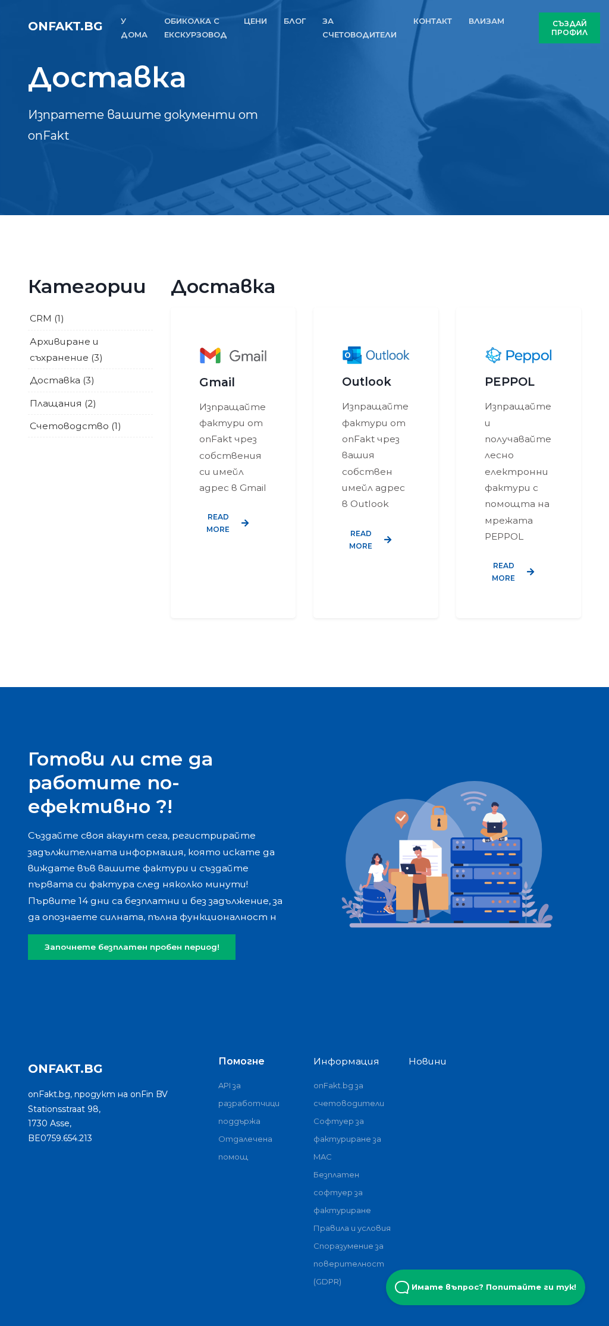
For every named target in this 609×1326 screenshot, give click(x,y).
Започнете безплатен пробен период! (132, 947)
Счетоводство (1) (75, 425)
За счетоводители (359, 27)
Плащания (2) (63, 403)
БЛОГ (295, 21)
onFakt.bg (65, 26)
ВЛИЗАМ (486, 21)
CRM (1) (47, 318)
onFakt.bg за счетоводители (348, 1094)
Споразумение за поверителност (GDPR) (348, 1263)
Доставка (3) (62, 380)
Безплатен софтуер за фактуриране (342, 1192)
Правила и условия (352, 1228)
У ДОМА (134, 27)
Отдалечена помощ (245, 1147)
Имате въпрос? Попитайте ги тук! (492, 1287)
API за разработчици (249, 1094)
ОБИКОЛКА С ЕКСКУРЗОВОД (195, 27)
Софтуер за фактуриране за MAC (347, 1138)
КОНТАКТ (432, 21)
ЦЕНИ (255, 21)
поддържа (239, 1121)
